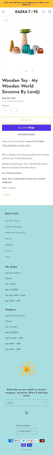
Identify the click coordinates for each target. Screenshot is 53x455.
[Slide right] (32, 71)
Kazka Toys (29, 449)
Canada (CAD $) (24, 431)
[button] (3, 12)
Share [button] (7, 194)
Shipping (5, 101)
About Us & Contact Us (15, 232)
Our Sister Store (12, 220)
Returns (8, 238)
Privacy (8, 251)
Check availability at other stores (16, 145)
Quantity (5, 106)
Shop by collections (13, 227)
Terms (8, 257)
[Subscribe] (45, 403)
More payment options (26, 134)
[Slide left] (21, 71)
